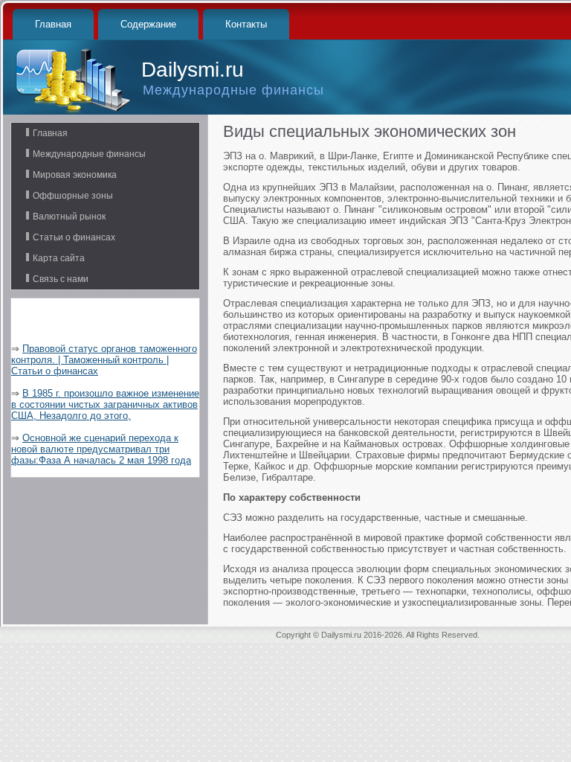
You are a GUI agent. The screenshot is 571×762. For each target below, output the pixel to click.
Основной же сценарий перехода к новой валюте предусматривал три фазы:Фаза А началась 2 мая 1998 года (101, 449)
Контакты (246, 24)
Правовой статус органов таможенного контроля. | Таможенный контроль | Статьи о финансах (104, 360)
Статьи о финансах (74, 237)
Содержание (148, 24)
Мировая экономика (75, 175)
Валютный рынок (69, 216)
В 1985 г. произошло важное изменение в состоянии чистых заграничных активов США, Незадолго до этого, (105, 404)
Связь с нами (60, 279)
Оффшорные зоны (73, 195)
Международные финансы (89, 154)
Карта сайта (59, 258)
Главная (53, 24)
